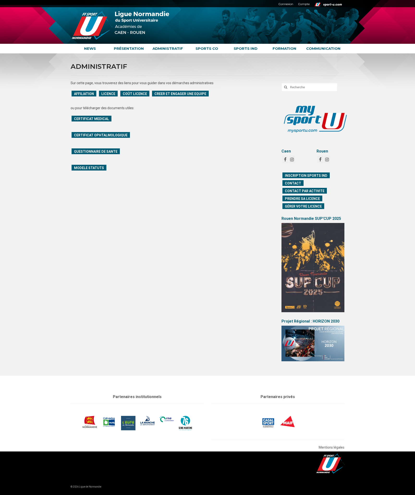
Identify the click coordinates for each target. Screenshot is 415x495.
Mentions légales (331, 447)
